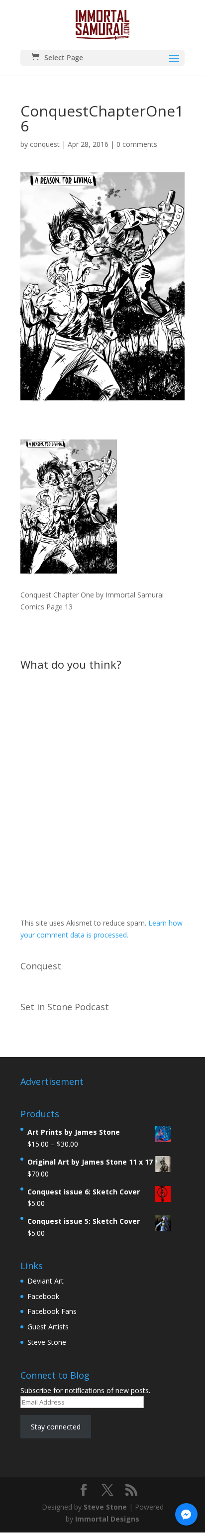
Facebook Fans (52, 1311)
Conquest (40, 966)
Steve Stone (46, 1342)
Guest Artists (48, 1326)
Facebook (43, 1296)
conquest (45, 144)
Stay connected (56, 1426)
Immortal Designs (107, 1519)
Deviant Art (45, 1281)
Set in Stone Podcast (64, 1007)
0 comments (136, 144)
